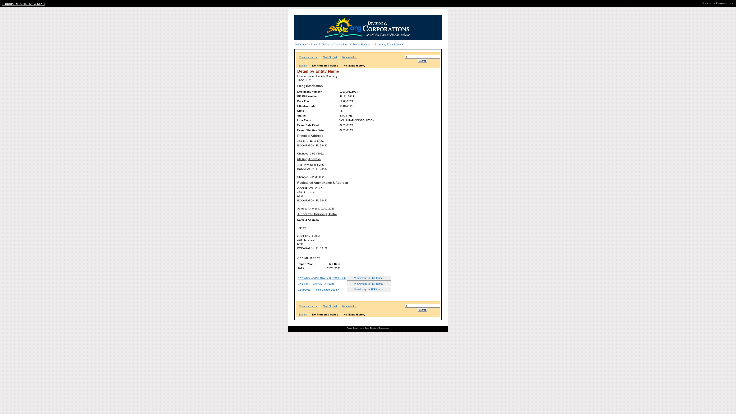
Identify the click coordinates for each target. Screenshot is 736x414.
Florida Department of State (17, 3)
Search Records (361, 44)
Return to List (349, 57)
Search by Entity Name (388, 44)
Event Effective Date (310, 130)
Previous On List (308, 57)
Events (303, 65)
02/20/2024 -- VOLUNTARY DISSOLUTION (322, 278)
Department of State (305, 44)
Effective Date (306, 106)
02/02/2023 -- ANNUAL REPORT (316, 284)
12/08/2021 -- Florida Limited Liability (318, 289)
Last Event (304, 120)
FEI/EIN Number (307, 96)
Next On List (330, 57)
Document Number (309, 91)
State (300, 110)
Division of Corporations (334, 44)
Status (301, 115)
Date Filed (303, 101)
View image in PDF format (368, 278)
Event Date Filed (308, 125)
